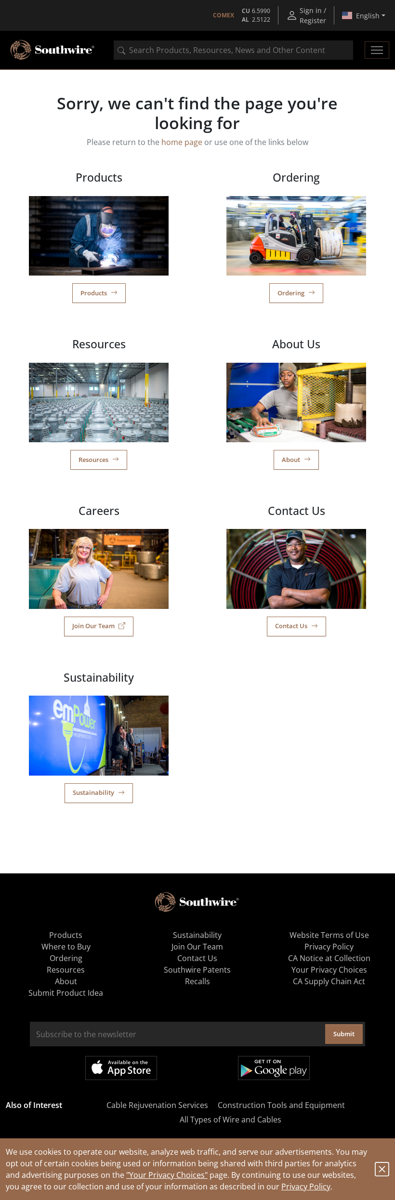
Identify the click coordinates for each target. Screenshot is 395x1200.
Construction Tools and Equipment (281, 1105)
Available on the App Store (121, 1068)
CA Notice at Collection (329, 958)
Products (93, 293)
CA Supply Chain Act (329, 981)
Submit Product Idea (65, 993)
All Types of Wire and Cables (230, 1119)
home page (181, 142)
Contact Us (291, 625)
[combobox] (233, 50)
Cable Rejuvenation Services (157, 1105)
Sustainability (93, 792)
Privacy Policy (305, 1186)
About (291, 459)
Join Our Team (93, 625)
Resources (93, 459)
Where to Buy (66, 946)
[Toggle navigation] (377, 50)
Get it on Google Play (274, 1068)
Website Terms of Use (329, 935)
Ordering (290, 293)
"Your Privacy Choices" (167, 1175)
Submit (344, 1033)
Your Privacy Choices (329, 969)
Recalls (197, 981)
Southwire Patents (197, 969)
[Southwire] (53, 50)
